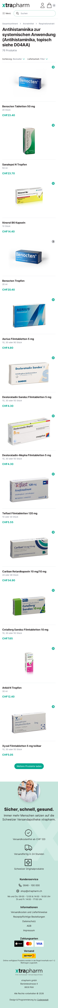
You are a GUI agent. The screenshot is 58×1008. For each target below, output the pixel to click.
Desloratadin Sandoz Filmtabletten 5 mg (26, 397)
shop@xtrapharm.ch (31, 891)
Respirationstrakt (46, 23)
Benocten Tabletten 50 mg (18, 106)
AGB (29, 925)
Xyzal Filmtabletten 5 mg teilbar (21, 745)
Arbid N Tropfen (12, 687)
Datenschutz (29, 921)
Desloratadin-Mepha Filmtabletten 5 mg (26, 455)
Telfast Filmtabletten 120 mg (19, 513)
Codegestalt (42, 999)
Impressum (29, 930)
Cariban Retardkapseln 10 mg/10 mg (24, 571)
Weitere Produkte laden (29, 766)
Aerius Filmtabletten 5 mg (18, 338)
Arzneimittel (28, 23)
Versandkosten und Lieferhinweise (29, 912)
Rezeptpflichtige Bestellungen (29, 916)
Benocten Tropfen (13, 280)
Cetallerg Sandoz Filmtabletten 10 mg (25, 629)
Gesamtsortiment (10, 23)
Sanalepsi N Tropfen (14, 164)
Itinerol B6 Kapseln (13, 222)
